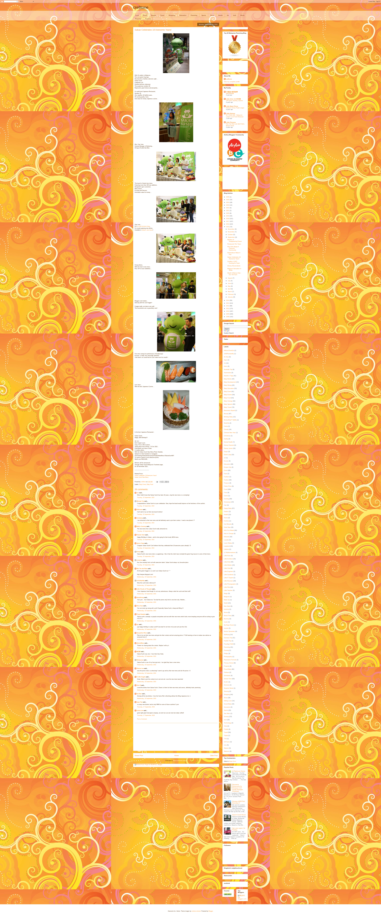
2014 (228, 300)
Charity (226, 429)
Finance (148, 19)
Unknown (139, 509)
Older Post (214, 755)
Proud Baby (227, 669)
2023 (228, 205)
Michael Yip (140, 501)
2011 (227, 308)
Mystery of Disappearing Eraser (234, 240)
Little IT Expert (228, 577)
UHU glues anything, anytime (234, 100)
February (231, 294)
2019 (228, 216)
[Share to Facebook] (166, 482)
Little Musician (228, 581)
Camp (226, 426)
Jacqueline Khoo (142, 633)
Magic (226, 593)
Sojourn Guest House (239, 815)
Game (226, 495)
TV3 (225, 738)
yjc (137, 624)
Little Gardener (228, 574)
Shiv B (139, 685)
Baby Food (150, 484)
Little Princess (231, 122)
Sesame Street (228, 688)
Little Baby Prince (232, 106)
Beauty (153, 15)
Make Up (227, 600)
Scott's (226, 682)
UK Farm (227, 742)
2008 (228, 316)
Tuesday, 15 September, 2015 (145, 497)
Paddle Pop (227, 641)
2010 (228, 311)
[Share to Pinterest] (168, 482)
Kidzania (226, 536)
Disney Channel (229, 445)
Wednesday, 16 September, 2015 (146, 577)
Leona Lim (140, 710)
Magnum (226, 596)
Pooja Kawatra (141, 614)
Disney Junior (228, 448)
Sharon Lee (140, 668)
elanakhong (140, 597)
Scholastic (227, 675)
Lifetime (226, 549)
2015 (228, 226)
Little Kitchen (230, 113)
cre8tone (140, 7)
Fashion (226, 476)
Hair (225, 505)
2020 (228, 213)
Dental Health (228, 442)
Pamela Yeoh (141, 535)
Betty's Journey (141, 526)
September (231, 237)
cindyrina (139, 560)
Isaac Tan (139, 702)
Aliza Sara (140, 606)
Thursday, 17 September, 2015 (146, 707)
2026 (228, 197)
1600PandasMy (229, 353)
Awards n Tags (228, 375)
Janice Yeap (140, 543)
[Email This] (161, 482)
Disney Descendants (233, 266)
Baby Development (230, 382)
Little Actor (227, 555)
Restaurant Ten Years (234, 244)
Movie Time (227, 615)
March (230, 291)
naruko (226, 628)
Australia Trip (228, 369)
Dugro (226, 451)
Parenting (194, 15)
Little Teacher (228, 590)
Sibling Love (228, 701)
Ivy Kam (139, 693)
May (229, 286)
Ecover (226, 461)
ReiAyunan (140, 660)
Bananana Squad (229, 410)
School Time (228, 678)
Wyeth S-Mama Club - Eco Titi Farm (234, 273)
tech (234, 15)
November (231, 232)
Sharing (226, 691)
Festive (226, 480)
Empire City (227, 467)
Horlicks (226, 521)
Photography (228, 656)
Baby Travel (227, 407)
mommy (226, 609)
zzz (138, 492)
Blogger (211, 911)
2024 (228, 202)
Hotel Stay (227, 527)
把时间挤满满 (230, 93)
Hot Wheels (227, 524)
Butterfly (226, 423)
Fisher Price (227, 486)
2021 (228, 210)
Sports (204, 15)
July (229, 280)
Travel (162, 15)
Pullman (226, 672)
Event (145, 15)
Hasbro (226, 511)
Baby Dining (227, 385)
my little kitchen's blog (143, 226)
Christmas (227, 436)
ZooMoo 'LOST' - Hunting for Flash (233, 262)
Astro (225, 366)
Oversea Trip (228, 637)
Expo (225, 473)
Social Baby (227, 704)
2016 (228, 224)
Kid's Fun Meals (229, 530)
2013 (228, 303)
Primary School (228, 663)
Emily (138, 551)
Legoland (227, 546)
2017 (228, 221)
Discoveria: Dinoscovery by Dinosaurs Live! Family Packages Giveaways (237, 788)
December (231, 229)
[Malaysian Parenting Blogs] (234, 56)
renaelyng (140, 518)
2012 (228, 306)
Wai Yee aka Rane (142, 568)
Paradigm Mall (228, 644)
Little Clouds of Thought (144, 589)
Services (226, 685)
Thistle (226, 729)
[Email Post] (156, 481)
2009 (228, 314)
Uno (225, 745)
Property (138, 19)
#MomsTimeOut (229, 350)
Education (182, 15)
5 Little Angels (141, 677)
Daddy (226, 439)
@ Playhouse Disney (238, 771)
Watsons (226, 751)
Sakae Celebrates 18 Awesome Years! (146, 475)
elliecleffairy (140, 643)
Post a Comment (142, 719)
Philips (226, 653)
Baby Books (227, 379)
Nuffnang (227, 634)
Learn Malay (228, 543)
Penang (226, 650)
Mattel (226, 603)
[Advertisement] (176, 737)
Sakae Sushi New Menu (141, 477)
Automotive (227, 372)
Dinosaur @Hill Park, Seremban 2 (238, 802)
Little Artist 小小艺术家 (233, 99)
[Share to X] (164, 482)
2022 (228, 208)
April (229, 289)
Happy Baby (228, 508)
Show (212, 15)
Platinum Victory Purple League (235, 108)
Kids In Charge (228, 533)
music (226, 622)
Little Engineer (228, 571)
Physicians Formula (230, 660)
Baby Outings (228, 401)
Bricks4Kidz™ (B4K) (230, 420)
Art (228, 15)
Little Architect (228, 559)
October (230, 234)
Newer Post (139, 755)
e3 (225, 458)
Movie (242, 15)
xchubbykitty (140, 580)
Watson (226, 748)
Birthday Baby (228, 417)
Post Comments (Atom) (180, 760)
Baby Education (229, 388)
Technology (227, 723)
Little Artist (227, 562)
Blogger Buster (232, 761)
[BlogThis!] (162, 482)
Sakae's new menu (147, 230)
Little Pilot (227, 587)
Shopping (172, 15)
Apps (225, 360)
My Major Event (229, 625)
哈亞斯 (138, 651)
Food (137, 15)
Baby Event (142, 484)
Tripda (226, 735)
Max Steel (227, 606)
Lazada (226, 540)
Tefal (225, 726)
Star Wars (227, 713)
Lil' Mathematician (229, 552)
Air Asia (226, 357)
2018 (228, 218)
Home (176, 755)
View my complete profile (232, 81)
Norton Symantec (229, 631)
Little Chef (227, 568)
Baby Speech (228, 404)
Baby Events (228, 394)
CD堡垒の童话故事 (232, 92)
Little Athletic (228, 565)
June (229, 283)
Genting (226, 499)
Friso (225, 492)
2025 (228, 199)
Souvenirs (227, 707)
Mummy (226, 619)
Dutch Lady (227, 454)
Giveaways (227, 502)
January (230, 297)
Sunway (226, 716)
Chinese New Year (230, 432)
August (230, 278)
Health (220, 15)
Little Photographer (230, 584)
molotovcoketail (196, 911)
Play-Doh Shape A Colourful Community (233, 248)
